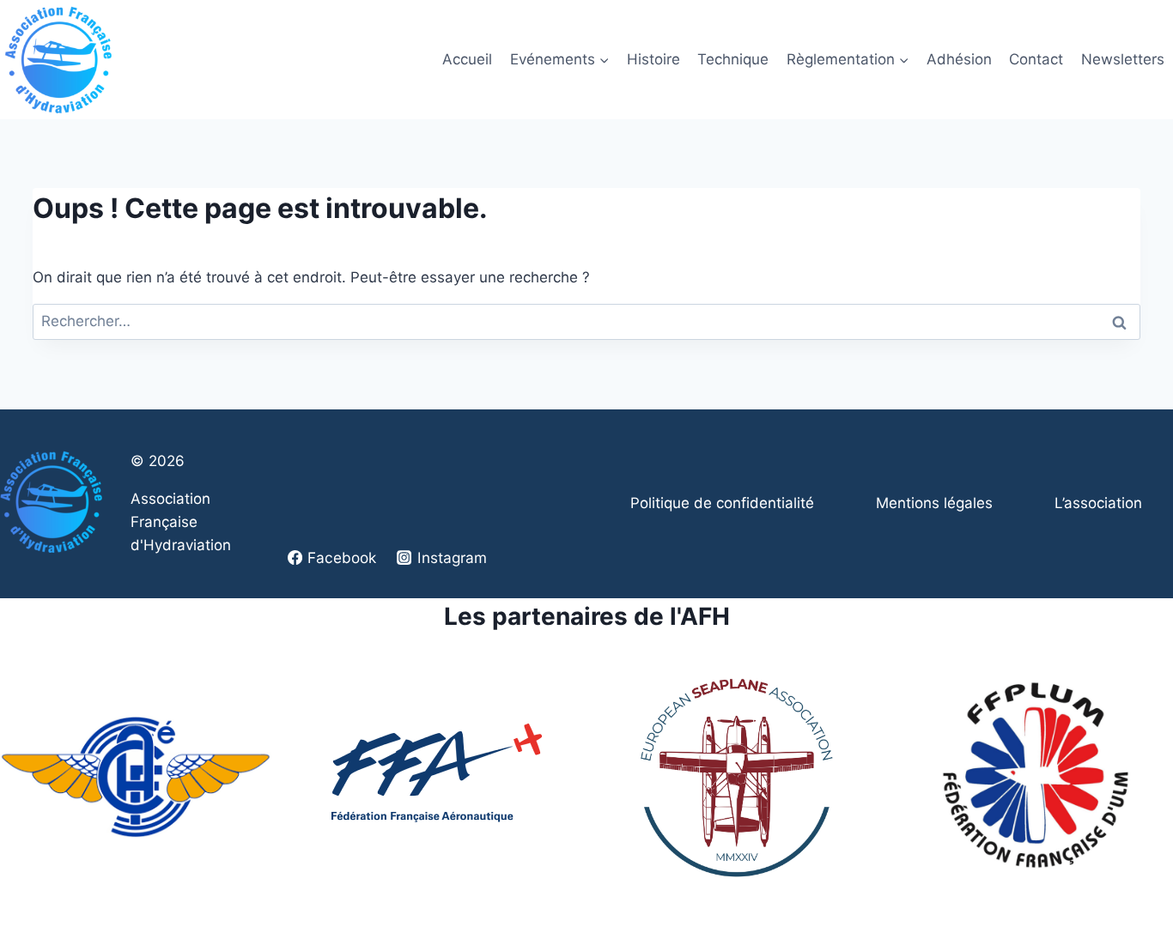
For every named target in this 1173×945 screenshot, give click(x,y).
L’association (1098, 503)
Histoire (653, 59)
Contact (1036, 59)
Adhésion (959, 59)
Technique (733, 59)
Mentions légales (934, 503)
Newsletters (1122, 59)
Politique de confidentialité (722, 503)
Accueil (467, 59)
